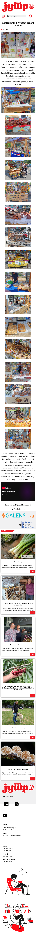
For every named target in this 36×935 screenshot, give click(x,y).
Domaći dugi (18, 562)
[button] (3, 16)
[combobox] (16, 16)
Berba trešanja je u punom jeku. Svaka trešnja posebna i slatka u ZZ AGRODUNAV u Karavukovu (18, 688)
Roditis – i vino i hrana (18, 645)
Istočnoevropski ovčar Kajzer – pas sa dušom (18, 728)
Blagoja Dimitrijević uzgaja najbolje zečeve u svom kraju (18, 604)
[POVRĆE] (27, 558)
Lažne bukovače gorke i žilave (18, 769)
